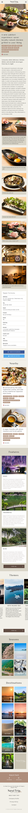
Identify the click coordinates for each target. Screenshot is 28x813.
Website (5, 340)
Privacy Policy (14, 801)
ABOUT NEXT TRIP (14, 795)
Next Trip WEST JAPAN (14, 2)
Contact (14, 804)
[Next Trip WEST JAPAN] (15, 792)
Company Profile (14, 798)
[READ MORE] (14, 387)
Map (9, 300)
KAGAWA (5, 54)
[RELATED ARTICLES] (14, 473)
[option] (14, 599)
